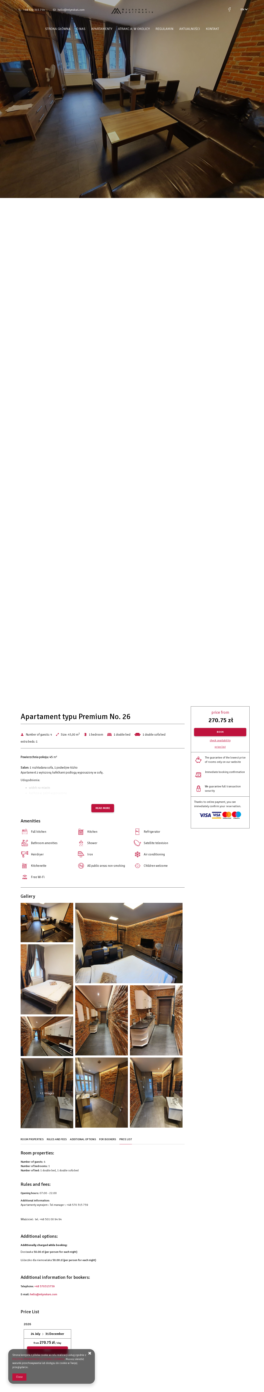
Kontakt (212, 29)
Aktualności (189, 29)
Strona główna (58, 29)
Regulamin (164, 29)
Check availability (220, 740)
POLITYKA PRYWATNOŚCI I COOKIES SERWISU (38, 1359)
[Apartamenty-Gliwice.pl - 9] (156, 1021)
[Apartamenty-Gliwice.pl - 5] (47, 980)
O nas (80, 29)
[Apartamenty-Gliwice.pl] (132, 11)
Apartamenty (101, 29)
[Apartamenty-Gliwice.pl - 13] (101, 1094)
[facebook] (229, 9)
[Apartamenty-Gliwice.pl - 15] (156, 1094)
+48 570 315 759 (34, 10)
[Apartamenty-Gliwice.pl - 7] (101, 1021)
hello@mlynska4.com (71, 10)
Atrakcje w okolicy (134, 29)
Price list (220, 747)
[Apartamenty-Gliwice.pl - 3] (129, 944)
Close (19, 1377)
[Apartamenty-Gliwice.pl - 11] (47, 1037)
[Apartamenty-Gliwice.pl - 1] (47, 923)
